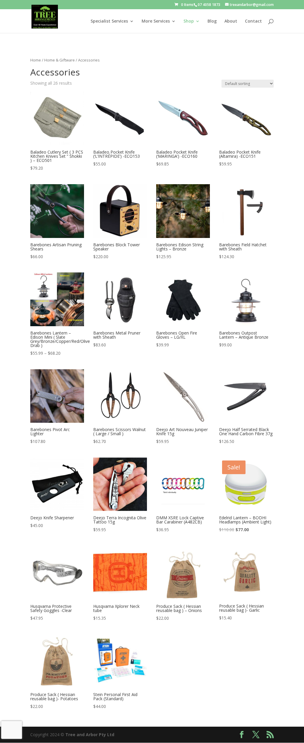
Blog (212, 21)
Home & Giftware (59, 60)
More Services (156, 21)
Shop (188, 21)
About (230, 21)
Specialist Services (109, 21)
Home (35, 60)
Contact (253, 21)
